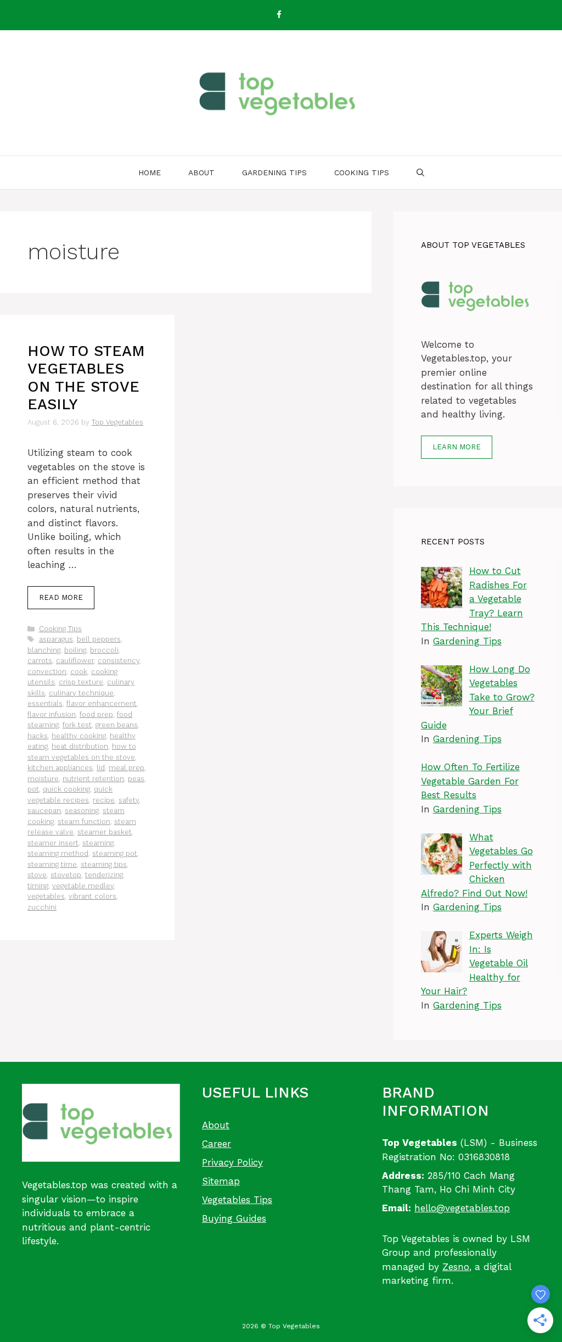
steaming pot (114, 853)
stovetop (65, 875)
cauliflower (75, 660)
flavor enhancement (101, 703)
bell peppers (99, 639)
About (201, 172)
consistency (118, 660)
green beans (116, 725)
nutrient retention (93, 779)
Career (216, 1143)
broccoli (104, 650)
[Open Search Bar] (420, 172)
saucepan (44, 810)
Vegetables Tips (237, 1199)
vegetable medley (83, 886)
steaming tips (104, 864)
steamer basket (104, 832)
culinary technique (81, 693)
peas (136, 779)
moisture (43, 779)
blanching (43, 650)
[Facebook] (278, 15)
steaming (98, 843)
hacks (37, 736)
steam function (84, 821)
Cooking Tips (361, 172)
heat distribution (80, 746)
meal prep (126, 768)
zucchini (42, 907)
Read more (61, 597)
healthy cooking (79, 736)
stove (37, 875)
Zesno (455, 1266)
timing (37, 886)
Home (149, 172)
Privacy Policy (232, 1162)
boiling (75, 650)
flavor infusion (51, 714)
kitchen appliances (60, 768)
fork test (77, 725)
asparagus (56, 639)
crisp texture (81, 682)
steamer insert (52, 843)
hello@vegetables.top (462, 1207)
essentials (45, 703)
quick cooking (66, 789)
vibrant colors (92, 896)
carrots (39, 660)
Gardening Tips (274, 172)
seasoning (82, 810)
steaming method (57, 853)
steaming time (52, 864)
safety (129, 800)
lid (101, 768)
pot (33, 789)
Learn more (456, 447)
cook (78, 671)
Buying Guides (234, 1218)
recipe (104, 800)
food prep (96, 714)
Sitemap (221, 1181)
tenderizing (104, 875)
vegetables (46, 896)
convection (46, 671)
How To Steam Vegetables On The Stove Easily (86, 377)
